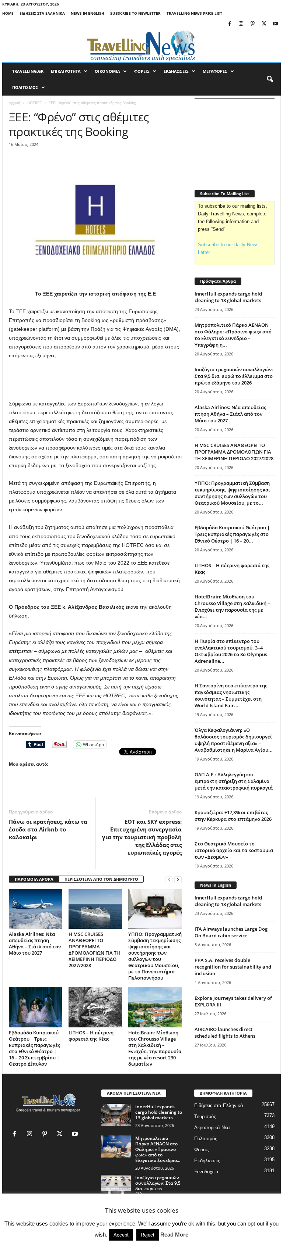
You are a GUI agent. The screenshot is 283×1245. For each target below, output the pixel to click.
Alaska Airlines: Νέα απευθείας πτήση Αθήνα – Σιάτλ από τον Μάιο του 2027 (35, 943)
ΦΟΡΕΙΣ (142, 71)
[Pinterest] (252, 24)
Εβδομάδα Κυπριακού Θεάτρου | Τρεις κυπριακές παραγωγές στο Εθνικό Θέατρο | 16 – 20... (232, 534)
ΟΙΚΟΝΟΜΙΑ (107, 71)
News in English (87, 13)
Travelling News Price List (194, 13)
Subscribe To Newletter (135, 13)
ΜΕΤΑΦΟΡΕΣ (215, 71)
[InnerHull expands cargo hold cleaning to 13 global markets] (116, 1115)
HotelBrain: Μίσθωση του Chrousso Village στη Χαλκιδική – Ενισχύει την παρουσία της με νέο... (232, 606)
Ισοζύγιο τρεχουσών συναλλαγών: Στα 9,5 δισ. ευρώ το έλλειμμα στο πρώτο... (158, 1188)
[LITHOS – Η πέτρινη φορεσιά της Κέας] (95, 1007)
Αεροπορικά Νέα (212, 1127)
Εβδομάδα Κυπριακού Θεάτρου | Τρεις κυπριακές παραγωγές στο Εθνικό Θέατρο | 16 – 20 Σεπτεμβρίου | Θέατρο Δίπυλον (34, 1048)
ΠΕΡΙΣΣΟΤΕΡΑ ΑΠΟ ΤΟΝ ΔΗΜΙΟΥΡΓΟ (101, 879)
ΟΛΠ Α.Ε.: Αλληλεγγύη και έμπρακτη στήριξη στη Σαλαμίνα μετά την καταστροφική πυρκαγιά (234, 781)
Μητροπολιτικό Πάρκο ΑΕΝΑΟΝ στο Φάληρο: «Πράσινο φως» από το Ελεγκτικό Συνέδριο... (157, 1149)
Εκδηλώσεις (207, 1160)
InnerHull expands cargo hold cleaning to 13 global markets (228, 297)
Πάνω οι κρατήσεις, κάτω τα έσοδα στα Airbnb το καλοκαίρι (48, 829)
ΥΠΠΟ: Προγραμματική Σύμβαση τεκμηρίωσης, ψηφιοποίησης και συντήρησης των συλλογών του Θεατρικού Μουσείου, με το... (232, 493)
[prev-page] (169, 879)
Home (8, 13)
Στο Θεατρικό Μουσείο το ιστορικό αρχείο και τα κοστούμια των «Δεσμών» (234, 850)
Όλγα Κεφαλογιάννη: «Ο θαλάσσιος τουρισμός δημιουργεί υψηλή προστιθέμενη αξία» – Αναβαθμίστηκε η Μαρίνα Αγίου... (234, 740)
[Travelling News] (141, 45)
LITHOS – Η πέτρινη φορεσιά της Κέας (91, 1035)
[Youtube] (275, 24)
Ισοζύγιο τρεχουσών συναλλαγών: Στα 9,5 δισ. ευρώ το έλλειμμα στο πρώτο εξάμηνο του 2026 (234, 376)
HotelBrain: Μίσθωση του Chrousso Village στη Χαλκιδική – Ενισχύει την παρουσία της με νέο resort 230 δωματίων (154, 1048)
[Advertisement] (95, 380)
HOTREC (34, 102)
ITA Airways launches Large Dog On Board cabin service (231, 932)
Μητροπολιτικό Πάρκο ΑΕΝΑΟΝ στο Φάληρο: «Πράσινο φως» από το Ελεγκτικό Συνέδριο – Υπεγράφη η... (233, 335)
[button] (270, 79)
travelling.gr (27, 71)
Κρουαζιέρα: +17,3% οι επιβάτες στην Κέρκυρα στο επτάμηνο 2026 (233, 815)
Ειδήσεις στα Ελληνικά (42, 13)
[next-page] (178, 879)
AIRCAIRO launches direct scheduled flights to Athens (225, 1032)
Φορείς (201, 1149)
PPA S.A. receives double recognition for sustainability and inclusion (233, 967)
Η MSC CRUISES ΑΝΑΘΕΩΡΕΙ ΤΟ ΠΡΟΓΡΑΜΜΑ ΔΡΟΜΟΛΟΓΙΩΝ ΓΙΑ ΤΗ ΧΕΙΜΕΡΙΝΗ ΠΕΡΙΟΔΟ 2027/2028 (94, 950)
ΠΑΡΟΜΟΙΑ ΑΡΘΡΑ (34, 879)
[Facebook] (229, 24)
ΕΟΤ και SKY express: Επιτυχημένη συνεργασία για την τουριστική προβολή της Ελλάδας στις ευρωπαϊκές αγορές (142, 837)
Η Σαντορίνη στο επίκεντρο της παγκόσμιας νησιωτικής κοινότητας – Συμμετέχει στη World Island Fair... (231, 695)
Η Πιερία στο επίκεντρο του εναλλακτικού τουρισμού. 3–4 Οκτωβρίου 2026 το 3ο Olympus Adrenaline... (231, 651)
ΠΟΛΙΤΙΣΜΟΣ (25, 87)
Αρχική (14, 102)
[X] (263, 24)
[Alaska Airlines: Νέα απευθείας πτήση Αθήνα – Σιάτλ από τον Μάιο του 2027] (35, 909)
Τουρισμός (205, 1116)
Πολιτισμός (205, 1138)
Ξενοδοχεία (206, 1171)
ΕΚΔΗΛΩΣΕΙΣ (176, 71)
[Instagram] (241, 24)
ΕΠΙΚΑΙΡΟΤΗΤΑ (66, 71)
